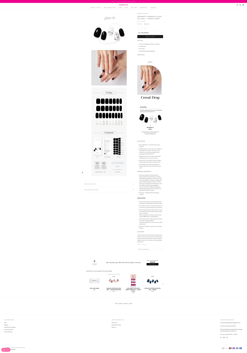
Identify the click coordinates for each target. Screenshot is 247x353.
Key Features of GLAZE (91, 189)
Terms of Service (8, 331)
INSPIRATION (143, 7)
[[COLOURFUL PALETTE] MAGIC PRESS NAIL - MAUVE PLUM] (133, 280)
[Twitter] (143, 244)
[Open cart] (243, 5)
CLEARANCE (153, 7)
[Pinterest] (145, 244)
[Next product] (163, 283)
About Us (114, 327)
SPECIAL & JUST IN (95, 7)
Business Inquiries (116, 325)
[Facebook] (220, 337)
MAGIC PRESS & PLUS (110, 7)
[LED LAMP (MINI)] (94, 280)
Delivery (6, 325)
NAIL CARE (134, 7)
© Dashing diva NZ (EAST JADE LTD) (15, 347)
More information (143, 249)
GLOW (126, 7)
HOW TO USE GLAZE (90, 184)
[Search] (240, 4)
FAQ (5, 322)
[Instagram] (223, 337)
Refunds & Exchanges (10, 327)
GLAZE (120, 7)
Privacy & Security (8, 329)
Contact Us (114, 322)
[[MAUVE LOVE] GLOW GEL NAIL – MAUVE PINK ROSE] (113, 280)
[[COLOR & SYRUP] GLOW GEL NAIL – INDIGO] (152, 280)
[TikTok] (227, 337)
